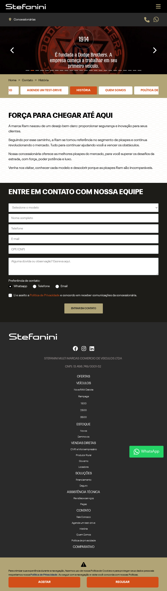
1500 (84, 403)
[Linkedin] (92, 348)
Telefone (44, 286)
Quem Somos (115, 90)
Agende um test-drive (44, 90)
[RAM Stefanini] (25, 6)
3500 (83, 417)
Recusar (123, 582)
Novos (83, 431)
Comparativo (83, 547)
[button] (12, 50)
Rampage (83, 396)
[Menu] (158, 6)
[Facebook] (75, 348)
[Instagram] (84, 348)
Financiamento (83, 480)
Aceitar (44, 582)
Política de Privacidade (45, 295)
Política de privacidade (84, 540)
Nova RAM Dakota (83, 390)
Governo (83, 461)
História (83, 90)
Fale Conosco (84, 517)
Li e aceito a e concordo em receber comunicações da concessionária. (75, 295)
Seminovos (83, 437)
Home (12, 80)
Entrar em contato (83, 308)
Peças (83, 504)
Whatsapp (20, 286)
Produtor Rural (83, 455)
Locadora (83, 467)
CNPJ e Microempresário (83, 449)
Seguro (83, 486)
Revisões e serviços (83, 498)
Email (64, 286)
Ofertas (83, 376)
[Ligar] (147, 20)
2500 (83, 410)
